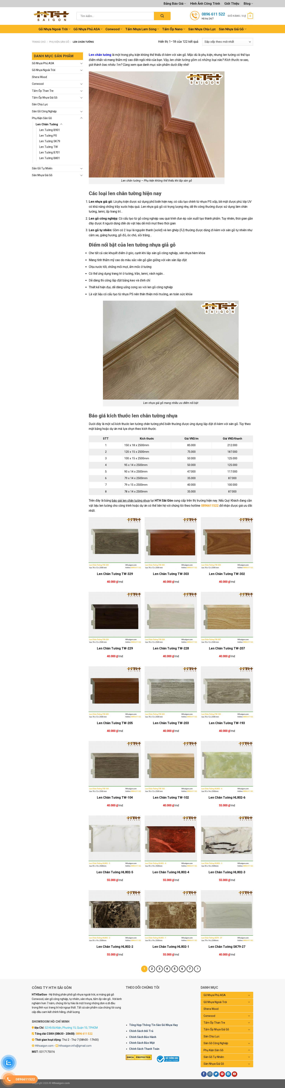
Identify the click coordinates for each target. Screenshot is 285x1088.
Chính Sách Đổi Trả (141, 1031)
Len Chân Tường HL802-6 (227, 797)
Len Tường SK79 (49, 141)
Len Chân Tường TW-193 (227, 723)
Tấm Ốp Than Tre (43, 90)
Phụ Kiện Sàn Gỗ (59, 41)
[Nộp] (162, 16)
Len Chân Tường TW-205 (115, 723)
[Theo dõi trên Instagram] (210, 1074)
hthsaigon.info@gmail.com (75, 1045)
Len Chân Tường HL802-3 (227, 872)
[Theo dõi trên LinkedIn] (228, 1074)
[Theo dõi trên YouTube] (234, 1074)
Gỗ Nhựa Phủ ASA (86, 29)
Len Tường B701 (49, 152)
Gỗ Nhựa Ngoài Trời (53, 29)
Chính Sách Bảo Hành (142, 1037)
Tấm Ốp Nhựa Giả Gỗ (44, 97)
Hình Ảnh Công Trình (205, 3)
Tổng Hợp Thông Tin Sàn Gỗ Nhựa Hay (153, 1025)
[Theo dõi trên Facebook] (204, 1074)
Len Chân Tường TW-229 (115, 648)
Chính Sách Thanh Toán (144, 1048)
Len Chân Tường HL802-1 (171, 947)
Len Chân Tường (47, 124)
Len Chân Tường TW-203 (171, 723)
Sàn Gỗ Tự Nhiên (42, 168)
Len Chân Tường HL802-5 (115, 872)
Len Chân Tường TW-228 (171, 648)
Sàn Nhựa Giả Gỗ (231, 29)
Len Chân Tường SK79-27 (227, 947)
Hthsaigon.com (44, 1045)
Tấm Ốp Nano (172, 29)
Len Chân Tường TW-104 (115, 797)
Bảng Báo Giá (173, 3)
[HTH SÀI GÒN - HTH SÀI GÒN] (51, 16)
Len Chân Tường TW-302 (227, 574)
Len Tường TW (48, 147)
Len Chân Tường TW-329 (115, 574)
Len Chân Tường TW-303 (171, 574)
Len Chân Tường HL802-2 (115, 947)
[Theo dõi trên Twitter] (216, 1074)
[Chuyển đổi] (81, 63)
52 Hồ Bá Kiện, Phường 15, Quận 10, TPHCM (71, 1027)
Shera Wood (39, 77)
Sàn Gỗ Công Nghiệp (44, 111)
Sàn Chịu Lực (40, 104)
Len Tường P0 (48, 135)
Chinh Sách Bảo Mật (142, 1042)
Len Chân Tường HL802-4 (171, 872)
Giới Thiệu (231, 3)
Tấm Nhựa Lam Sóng (140, 29)
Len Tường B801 (49, 158)
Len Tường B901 (49, 130)
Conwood (112, 29)
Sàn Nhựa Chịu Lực (202, 29)
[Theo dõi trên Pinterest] (222, 1074)
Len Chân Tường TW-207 (227, 648)
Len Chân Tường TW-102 (171, 797)
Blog (247, 3)
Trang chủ (39, 41)
